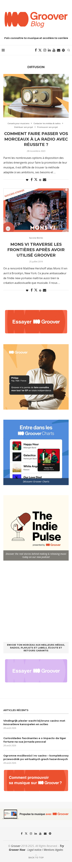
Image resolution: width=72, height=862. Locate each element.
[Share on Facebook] (31, 179)
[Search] (68, 50)
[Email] (58, 50)
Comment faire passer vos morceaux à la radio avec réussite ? (36, 139)
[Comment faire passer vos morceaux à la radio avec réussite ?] (36, 96)
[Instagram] (44, 50)
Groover (15, 846)
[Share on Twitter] (36, 179)
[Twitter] (40, 50)
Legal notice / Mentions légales (45, 850)
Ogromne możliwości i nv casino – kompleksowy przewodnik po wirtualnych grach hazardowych (36, 757)
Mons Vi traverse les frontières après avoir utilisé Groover (36, 250)
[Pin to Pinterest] (40, 179)
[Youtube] (53, 50)
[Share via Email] (44, 179)
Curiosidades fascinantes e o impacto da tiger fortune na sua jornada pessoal (34, 740)
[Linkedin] (49, 50)
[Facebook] (36, 50)
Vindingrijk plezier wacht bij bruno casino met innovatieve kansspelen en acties (34, 722)
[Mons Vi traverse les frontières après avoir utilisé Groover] (36, 210)
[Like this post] (27, 179)
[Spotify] (63, 50)
